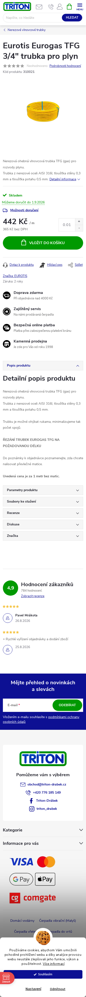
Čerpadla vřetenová (28, 931)
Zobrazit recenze (32, 596)
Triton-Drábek (47, 800)
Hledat (72, 17)
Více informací (53, 964)
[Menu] (79, 6)
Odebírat (67, 705)
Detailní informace (62, 179)
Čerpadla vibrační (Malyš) (57, 920)
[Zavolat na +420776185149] (51, 7)
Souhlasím (45, 974)
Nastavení (33, 989)
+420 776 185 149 (47, 792)
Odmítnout (57, 989)
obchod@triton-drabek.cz (46, 784)
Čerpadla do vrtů (59, 931)
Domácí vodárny (22, 920)
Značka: (15, 276)
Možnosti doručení (24, 210)
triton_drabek (47, 808)
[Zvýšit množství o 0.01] (79, 221)
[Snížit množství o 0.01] (79, 228)
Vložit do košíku (47, 243)
